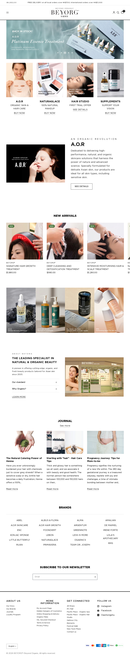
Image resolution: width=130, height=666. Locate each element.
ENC (19, 530)
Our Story (10, 606)
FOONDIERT (49, 530)
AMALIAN (110, 520)
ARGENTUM (80, 525)
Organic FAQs (42, 617)
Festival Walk (72, 626)
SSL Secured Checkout (46, 620)
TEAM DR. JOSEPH (80, 545)
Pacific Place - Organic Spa (78, 612)
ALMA (80, 520)
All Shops (71, 606)
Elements (71, 623)
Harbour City (72, 620)
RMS (110, 543)
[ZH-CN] (15, 2)
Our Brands (11, 609)
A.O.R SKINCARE (19, 525)
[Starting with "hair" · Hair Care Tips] (65, 442)
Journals (9, 612)
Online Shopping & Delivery (48, 614)
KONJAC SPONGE (19, 535)
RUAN (19, 545)
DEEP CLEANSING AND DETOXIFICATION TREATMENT (63, 267)
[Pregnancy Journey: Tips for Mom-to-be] (105, 442)
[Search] (118, 12)
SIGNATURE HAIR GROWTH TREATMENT (21, 267)
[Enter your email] (94, 577)
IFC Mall (70, 609)
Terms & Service (43, 623)
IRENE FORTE (110, 530)
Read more (12, 489)
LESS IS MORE (80, 535)
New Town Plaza (74, 629)
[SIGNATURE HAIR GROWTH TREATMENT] (24, 241)
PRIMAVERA (49, 545)
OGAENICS (80, 540)
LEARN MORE (19, 397)
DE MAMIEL (110, 525)
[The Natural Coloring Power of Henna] (24, 442)
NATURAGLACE (50, 540)
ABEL (19, 520)
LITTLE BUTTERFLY (19, 540)
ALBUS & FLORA (50, 520)
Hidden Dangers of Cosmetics (49, 611)
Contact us (71, 632)
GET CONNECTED (78, 601)
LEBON (50, 535)
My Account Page (44, 608)
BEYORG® (10, 263)
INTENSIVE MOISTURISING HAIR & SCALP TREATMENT (105, 267)
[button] (81, 186)
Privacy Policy (42, 626)
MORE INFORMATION (49, 602)
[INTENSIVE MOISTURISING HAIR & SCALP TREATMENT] (105, 241)
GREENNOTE (80, 530)
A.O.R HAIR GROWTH (50, 525)
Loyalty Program (13, 615)
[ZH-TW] (11, 2)
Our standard (18, 382)
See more (65, 426)
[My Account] (114, 12)
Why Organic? (19, 389)
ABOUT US (13, 601)
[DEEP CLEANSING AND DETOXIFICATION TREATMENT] (65, 241)
